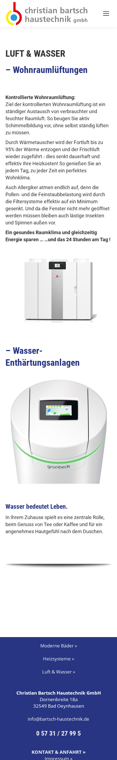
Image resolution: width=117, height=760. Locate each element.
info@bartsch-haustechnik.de (58, 719)
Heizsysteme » (58, 659)
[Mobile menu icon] (106, 13)
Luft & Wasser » (58, 672)
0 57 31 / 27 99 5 (58, 733)
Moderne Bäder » (58, 646)
